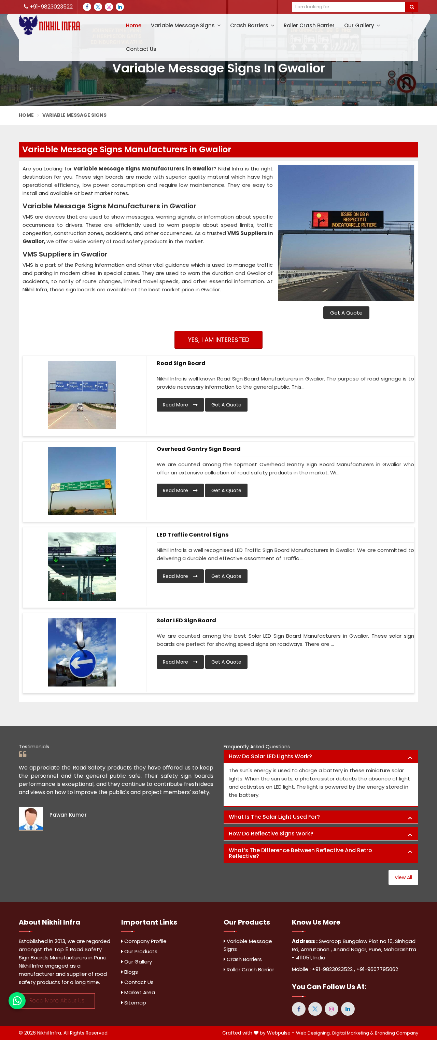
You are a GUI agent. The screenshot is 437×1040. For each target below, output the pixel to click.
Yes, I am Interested (218, 339)
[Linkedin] (120, 7)
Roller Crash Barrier (309, 25)
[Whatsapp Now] (17, 1000)
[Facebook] (87, 7)
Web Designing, (313, 1033)
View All (403, 877)
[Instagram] (109, 7)
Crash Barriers (250, 25)
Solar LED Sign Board (186, 620)
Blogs (130, 971)
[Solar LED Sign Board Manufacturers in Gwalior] (82, 652)
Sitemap (134, 1002)
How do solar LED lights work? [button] (270, 756)
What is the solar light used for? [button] (274, 817)
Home (133, 25)
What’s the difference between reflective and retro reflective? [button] (300, 853)
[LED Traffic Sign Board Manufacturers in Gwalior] (82, 566)
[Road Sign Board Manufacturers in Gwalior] (82, 395)
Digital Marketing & (352, 1033)
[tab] (321, 756)
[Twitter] (98, 7)
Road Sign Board (181, 363)
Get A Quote (346, 312)
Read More (176, 404)
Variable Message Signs (183, 25)
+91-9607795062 (377, 969)
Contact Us (141, 49)
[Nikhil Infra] (65, 25)
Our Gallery (360, 25)
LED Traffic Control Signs (192, 535)
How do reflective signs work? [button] (271, 833)
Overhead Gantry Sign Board (199, 449)
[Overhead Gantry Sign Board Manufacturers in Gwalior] (82, 481)
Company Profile (145, 941)
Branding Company (396, 1033)
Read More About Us (56, 1000)
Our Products (140, 951)
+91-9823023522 (50, 7)
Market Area (139, 992)
